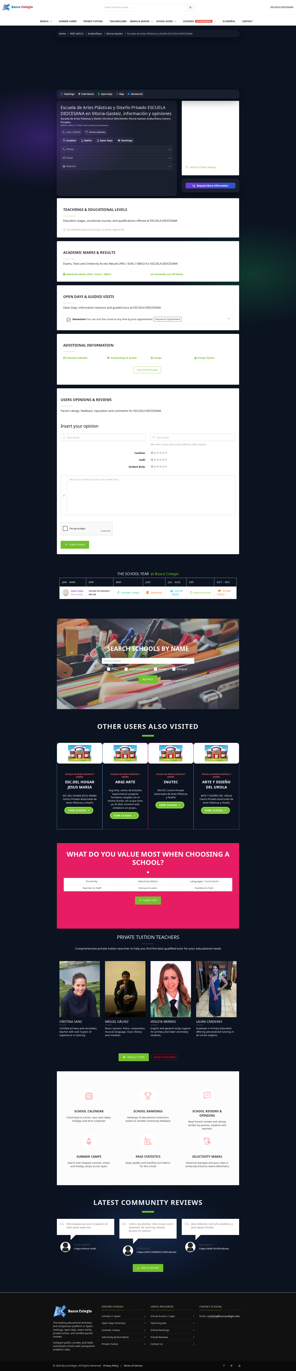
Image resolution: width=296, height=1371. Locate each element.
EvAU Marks (87, 94)
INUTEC (171, 781)
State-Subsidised (138, 669)
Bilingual (182, 669)
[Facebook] (224, 1365)
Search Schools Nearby (203, 167)
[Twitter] (231, 1365)
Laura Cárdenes (209, 1021)
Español (230, 21)
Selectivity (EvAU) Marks (115, 1337)
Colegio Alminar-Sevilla (85, 1248)
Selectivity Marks (207, 1156)
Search (44, 21)
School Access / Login (163, 1316)
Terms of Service (133, 1365)
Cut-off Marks (177, 592)
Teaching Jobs (118, 21)
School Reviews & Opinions (207, 1113)
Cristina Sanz (70, 1021)
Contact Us (157, 1344)
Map (121, 94)
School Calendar (97, 132)
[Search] (190, 7)
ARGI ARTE (125, 781)
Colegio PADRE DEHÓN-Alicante (214, 1248)
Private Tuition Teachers (148, 937)
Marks (88, 140)
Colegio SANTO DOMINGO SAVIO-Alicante (156, 1252)
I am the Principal (147, 369)
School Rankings (148, 1111)
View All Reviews (149, 1267)
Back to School (202, 592)
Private (162, 669)
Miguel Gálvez (116, 1021)
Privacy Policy (111, 1365)
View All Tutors (136, 1057)
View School (78, 810)
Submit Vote (150, 900)
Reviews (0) (137, 94)
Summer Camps (68, 21)
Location (70, 140)
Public (115, 669)
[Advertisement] (148, 63)
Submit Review (76, 544)
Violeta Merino (163, 1021)
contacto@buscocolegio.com (223, 1316)
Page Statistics (148, 1156)
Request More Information (212, 185)
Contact (247, 21)
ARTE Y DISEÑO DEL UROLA (216, 784)
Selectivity (156, 592)
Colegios (197, 21)
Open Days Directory (113, 1323)
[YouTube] (239, 1365)
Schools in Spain (111, 1316)
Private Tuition (93, 21)
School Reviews (159, 1337)
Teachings (69, 94)
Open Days (106, 94)
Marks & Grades (140, 21)
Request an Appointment (167, 319)
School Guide (164, 21)
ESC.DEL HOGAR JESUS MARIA (79, 784)
